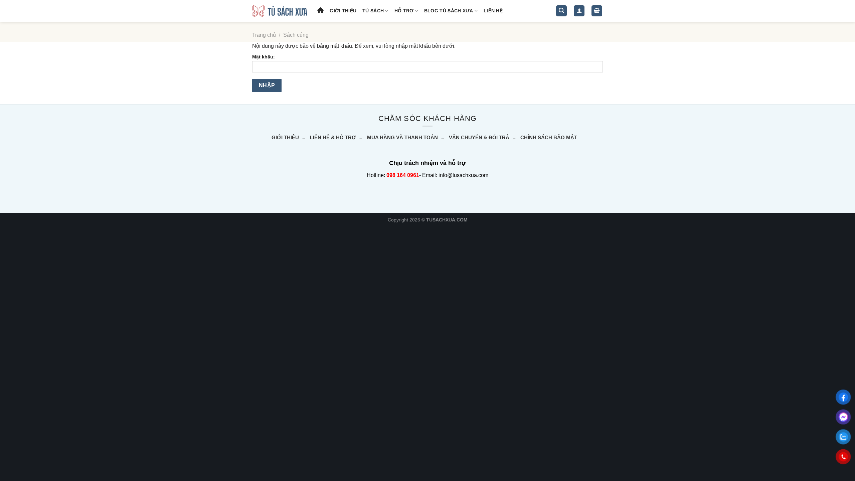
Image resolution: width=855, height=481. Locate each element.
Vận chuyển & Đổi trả (479, 137)
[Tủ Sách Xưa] (279, 11)
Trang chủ (264, 35)
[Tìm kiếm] (561, 10)
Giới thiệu (343, 10)
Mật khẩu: (263, 56)
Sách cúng (296, 35)
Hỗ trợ (404, 10)
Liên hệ (493, 10)
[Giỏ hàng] (596, 10)
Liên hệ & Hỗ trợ (333, 137)
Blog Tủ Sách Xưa (448, 10)
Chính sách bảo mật (548, 137)
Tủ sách (373, 10)
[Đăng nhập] (579, 10)
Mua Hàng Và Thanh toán (402, 137)
